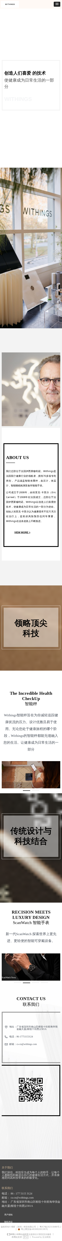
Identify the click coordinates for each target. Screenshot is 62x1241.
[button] (57, 4)
